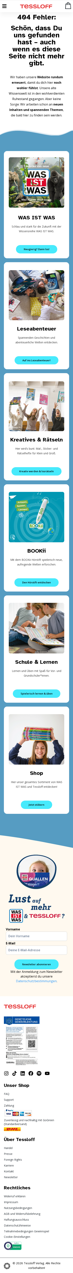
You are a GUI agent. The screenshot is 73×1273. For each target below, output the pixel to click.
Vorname (13, 929)
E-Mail (10, 943)
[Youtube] (47, 1073)
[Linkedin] (22, 1073)
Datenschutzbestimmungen (36, 981)
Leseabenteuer (36, 328)
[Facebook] (30, 1073)
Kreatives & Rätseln (36, 439)
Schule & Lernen (36, 661)
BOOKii (36, 550)
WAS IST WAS (36, 217)
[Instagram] (6, 1073)
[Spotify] (39, 1073)
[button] (7, 1266)
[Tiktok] (14, 1073)
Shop (36, 773)
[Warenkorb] (68, 5)
